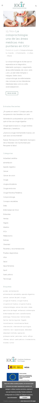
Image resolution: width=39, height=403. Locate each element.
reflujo (30, 336)
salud (12, 339)
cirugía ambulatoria (10, 184)
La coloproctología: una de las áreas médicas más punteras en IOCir (18, 39)
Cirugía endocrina (9, 188)
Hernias (5, 218)
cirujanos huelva (25, 304)
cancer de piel (14, 297)
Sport (5, 270)
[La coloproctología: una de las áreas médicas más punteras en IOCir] (19, 19)
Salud (5, 261)
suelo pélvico (19, 339)
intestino (6, 330)
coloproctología (9, 307)
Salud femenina (8, 266)
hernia (5, 320)
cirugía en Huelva (9, 301)
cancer (5, 297)
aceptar (25, 397)
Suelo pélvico (8, 274)
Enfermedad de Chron (11, 210)
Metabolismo (7, 236)
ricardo (11, 53)
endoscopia (30, 310)
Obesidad (6, 244)
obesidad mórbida (10, 333)
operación (21, 333)
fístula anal (15, 317)
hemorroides (25, 317)
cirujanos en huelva (10, 304)
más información (12, 397)
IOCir (5, 231)
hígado (23, 320)
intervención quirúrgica (22, 326)
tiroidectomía (30, 339)
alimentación (7, 163)
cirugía (23, 297)
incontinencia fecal (21, 323)
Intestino (6, 227)
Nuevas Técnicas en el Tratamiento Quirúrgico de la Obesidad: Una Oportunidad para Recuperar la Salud (19, 142)
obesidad (28, 330)
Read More (11, 93)
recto (25, 336)
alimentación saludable (12, 294)
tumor (12, 343)
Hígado (5, 223)
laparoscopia (19, 330)
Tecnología (7, 279)
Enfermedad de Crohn (11, 313)
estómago (7, 317)
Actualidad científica (10, 158)
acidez (5, 291)
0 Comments (20, 53)
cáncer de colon (22, 307)
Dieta (5, 206)
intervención (8, 326)
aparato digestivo (28, 294)
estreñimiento (25, 313)
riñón (5, 257)
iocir (12, 330)
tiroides (6, 343)
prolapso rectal (9, 336)
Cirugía (5, 180)
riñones (6, 339)
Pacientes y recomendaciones (13, 249)
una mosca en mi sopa (28, 401)
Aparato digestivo (9, 167)
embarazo (22, 310)
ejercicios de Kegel (10, 310)
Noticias (6, 240)
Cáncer (5, 171)
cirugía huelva (22, 301)
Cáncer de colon (9, 175)
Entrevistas (7, 214)
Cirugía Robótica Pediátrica (12, 193)
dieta (30, 307)
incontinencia (8, 323)
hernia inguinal (14, 320)
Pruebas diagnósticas (10, 253)
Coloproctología (26, 50)
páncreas (18, 336)
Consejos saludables (10, 201)
